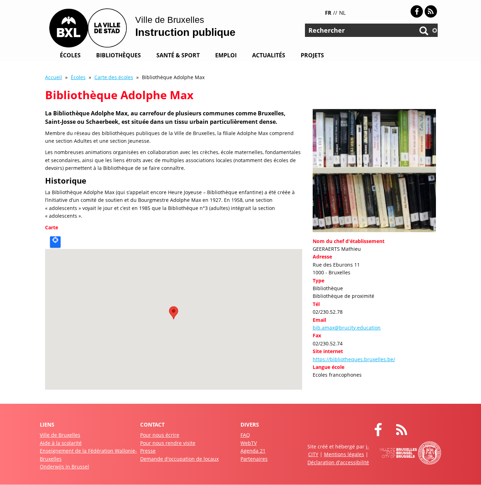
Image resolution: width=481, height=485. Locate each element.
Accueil (53, 77)
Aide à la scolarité (61, 443)
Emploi (226, 55)
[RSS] (431, 11)
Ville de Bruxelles (60, 435)
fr (328, 12)
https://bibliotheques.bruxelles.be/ (354, 359)
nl (342, 12)
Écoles (70, 55)
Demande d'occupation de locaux (179, 458)
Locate (55, 242)
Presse (148, 450)
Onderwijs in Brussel (64, 466)
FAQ (245, 435)
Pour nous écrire (159, 435)
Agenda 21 (253, 450)
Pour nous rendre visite (167, 443)
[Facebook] (417, 11)
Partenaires (254, 458)
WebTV (249, 443)
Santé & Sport (178, 55)
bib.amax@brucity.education (347, 327)
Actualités (268, 55)
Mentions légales (344, 454)
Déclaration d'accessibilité (338, 462)
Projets (312, 55)
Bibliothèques (118, 55)
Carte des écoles (113, 77)
